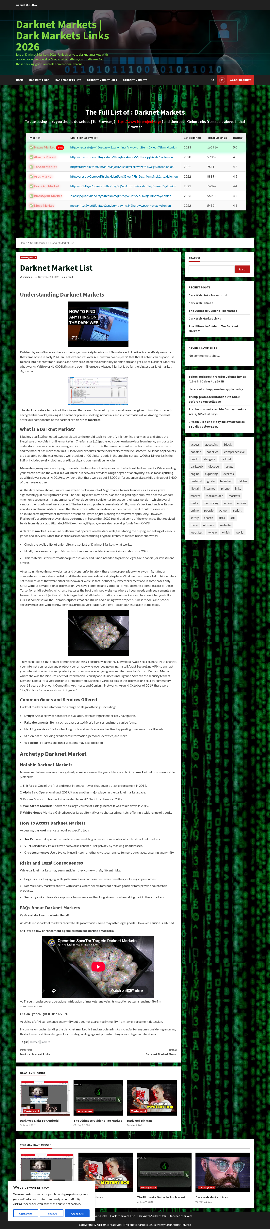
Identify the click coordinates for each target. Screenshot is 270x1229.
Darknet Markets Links (140, 1224)
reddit (237, 510)
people (208, 510)
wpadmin (27, 276)
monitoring (211, 503)
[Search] (212, 80)
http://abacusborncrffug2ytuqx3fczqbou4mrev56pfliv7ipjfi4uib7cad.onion (121, 157)
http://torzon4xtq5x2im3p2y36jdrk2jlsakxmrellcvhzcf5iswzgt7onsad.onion (122, 166)
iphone (224, 488)
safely (195, 517)
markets (234, 495)
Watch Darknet (240, 80)
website (225, 525)
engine (195, 474)
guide (211, 481)
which (226, 532)
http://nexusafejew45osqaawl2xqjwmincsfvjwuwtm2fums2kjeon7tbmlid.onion (123, 147)
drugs (229, 466)
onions (241, 503)
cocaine (196, 452)
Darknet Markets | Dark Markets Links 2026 (62, 35)
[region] (51, 1201)
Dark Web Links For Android (45, 1098)
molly (194, 503)
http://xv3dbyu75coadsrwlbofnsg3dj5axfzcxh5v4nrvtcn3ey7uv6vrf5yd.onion (123, 186)
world (240, 532)
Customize (25, 1213)
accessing (211, 444)
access (195, 444)
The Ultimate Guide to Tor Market (98, 1098)
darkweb (197, 466)
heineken (226, 481)
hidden (242, 481)
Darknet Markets (135, 80)
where (212, 532)
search (208, 517)
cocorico (213, 452)
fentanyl (196, 481)
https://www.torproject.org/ (139, 121)
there (194, 525)
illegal (195, 488)
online (195, 510)
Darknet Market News (161, 1051)
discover (214, 466)
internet (209, 488)
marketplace (214, 495)
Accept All (77, 1213)
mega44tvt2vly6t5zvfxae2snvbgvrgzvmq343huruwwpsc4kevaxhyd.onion (120, 205)
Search (194, 258)
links (238, 488)
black (228, 444)
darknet (34, 1042)
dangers (209, 459)
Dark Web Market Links (205, 318)
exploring (211, 474)
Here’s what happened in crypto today (216, 389)
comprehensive (234, 452)
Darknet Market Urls (102, 80)
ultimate (208, 525)
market (46, 1042)
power (223, 510)
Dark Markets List (68, 80)
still (232, 517)
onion (228, 503)
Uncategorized (28, 257)
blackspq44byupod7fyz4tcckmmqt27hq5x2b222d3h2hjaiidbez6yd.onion (120, 196)
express (228, 474)
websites (197, 532)
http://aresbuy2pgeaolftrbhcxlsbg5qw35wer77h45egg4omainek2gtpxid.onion (124, 176)
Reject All (52, 1213)
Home (19, 80)
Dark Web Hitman (152, 1098)
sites (222, 517)
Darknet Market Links (35, 1051)
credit (195, 459)
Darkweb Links (39, 80)
